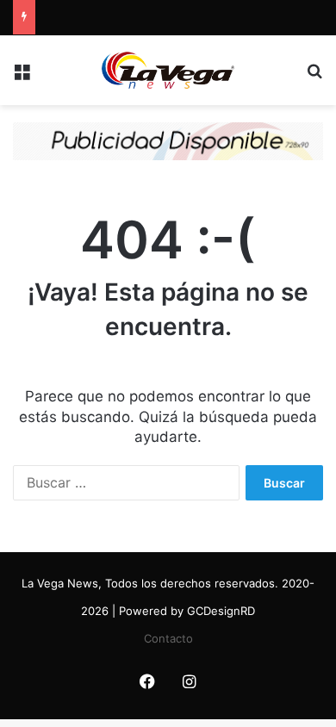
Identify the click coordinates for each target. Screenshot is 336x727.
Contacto (168, 638)
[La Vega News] (168, 70)
